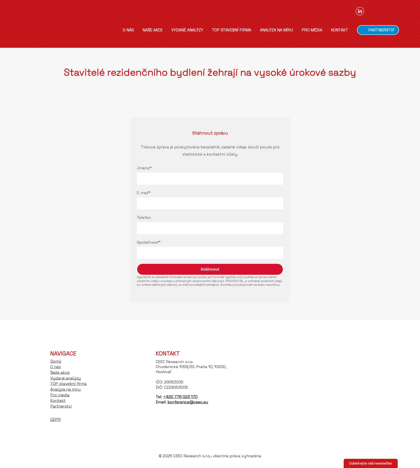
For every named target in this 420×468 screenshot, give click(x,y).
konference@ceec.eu (188, 401)
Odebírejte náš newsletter (370, 463)
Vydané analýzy (187, 30)
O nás (128, 30)
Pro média (312, 30)
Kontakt (339, 30)
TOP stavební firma (231, 30)
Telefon (144, 217)
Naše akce (153, 30)
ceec (43, 29)
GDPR (55, 419)
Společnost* (149, 242)
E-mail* (143, 192)
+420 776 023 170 (180, 396)
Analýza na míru (276, 30)
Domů (111, 29)
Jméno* (144, 167)
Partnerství (381, 29)
